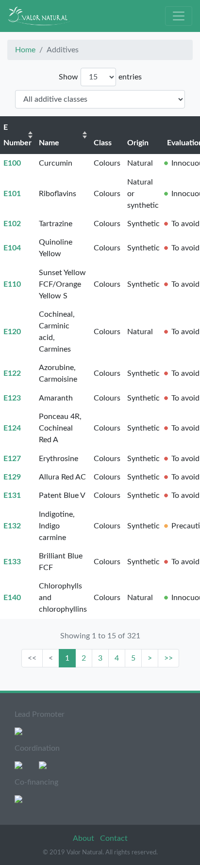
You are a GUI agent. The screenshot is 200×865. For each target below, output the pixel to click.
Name (49, 143)
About (84, 838)
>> (168, 658)
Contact (114, 838)
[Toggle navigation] (178, 16)
